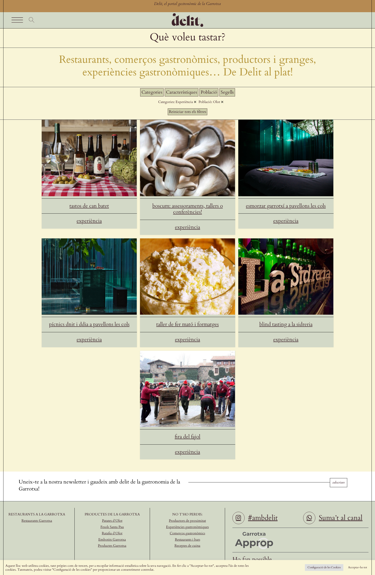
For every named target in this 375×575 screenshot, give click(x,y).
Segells (227, 92)
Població (209, 92)
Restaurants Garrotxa (36, 520)
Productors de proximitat (187, 520)
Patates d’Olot (112, 520)
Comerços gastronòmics (187, 533)
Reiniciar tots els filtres (187, 112)
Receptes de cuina (187, 545)
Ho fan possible (252, 559)
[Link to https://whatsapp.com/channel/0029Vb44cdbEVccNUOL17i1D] (309, 518)
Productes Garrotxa (112, 545)
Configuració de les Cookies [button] (324, 567)
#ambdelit (263, 518)
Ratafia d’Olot (112, 533)
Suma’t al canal (340, 518)
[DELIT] (187, 14)
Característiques (181, 92)
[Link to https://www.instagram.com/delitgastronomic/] (238, 518)
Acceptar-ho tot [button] (357, 567)
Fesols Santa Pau (112, 527)
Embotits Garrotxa (112, 539)
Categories (151, 92)
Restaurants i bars (187, 539)
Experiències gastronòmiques (187, 527)
